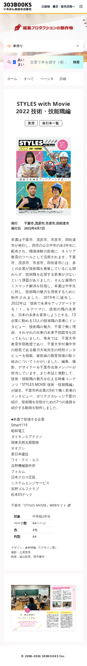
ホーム (12, 78)
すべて (29, 78)
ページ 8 (46, 78)
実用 (31, 123)
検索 (76, 62)
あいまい (21, 61)
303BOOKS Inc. (54, 656)
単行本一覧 (50, 123)
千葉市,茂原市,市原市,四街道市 (46, 223)
